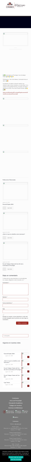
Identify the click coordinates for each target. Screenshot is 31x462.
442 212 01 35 (18, 424)
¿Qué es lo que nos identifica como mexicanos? (14, 234)
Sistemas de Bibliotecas (15, 408)
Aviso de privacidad (16, 459)
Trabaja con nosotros (15, 405)
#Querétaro (10, 92)
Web (4, 309)
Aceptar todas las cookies (15, 457)
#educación (5, 92)
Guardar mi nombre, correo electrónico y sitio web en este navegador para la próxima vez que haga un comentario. (15, 318)
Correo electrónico (7, 303)
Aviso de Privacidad (15, 400)
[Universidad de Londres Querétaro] (15, 5)
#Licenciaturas (8, 94)
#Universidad (15, 94)
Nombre (5, 297)
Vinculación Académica (15, 403)
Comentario (6, 282)
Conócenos (15, 398)
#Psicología (16, 92)
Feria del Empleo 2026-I (8, 204)
